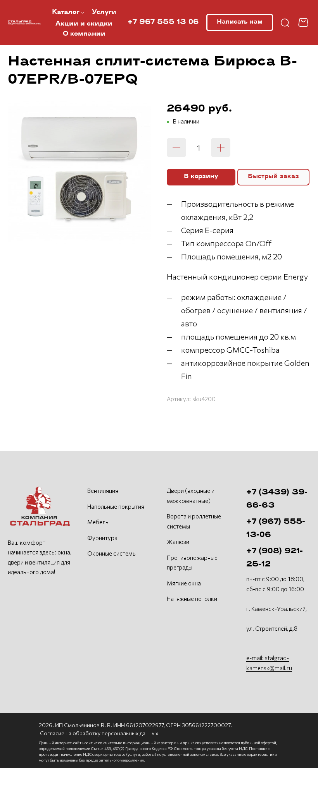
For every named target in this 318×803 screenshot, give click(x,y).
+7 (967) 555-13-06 (275, 528)
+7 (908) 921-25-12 (274, 557)
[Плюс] (220, 147)
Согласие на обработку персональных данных (99, 733)
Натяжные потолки (192, 598)
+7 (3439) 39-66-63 (277, 499)
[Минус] (176, 147)
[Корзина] (304, 22)
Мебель (98, 521)
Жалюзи (178, 541)
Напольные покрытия (115, 506)
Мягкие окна (184, 583)
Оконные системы (112, 553)
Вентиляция (102, 490)
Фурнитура (102, 537)
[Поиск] (285, 22)
